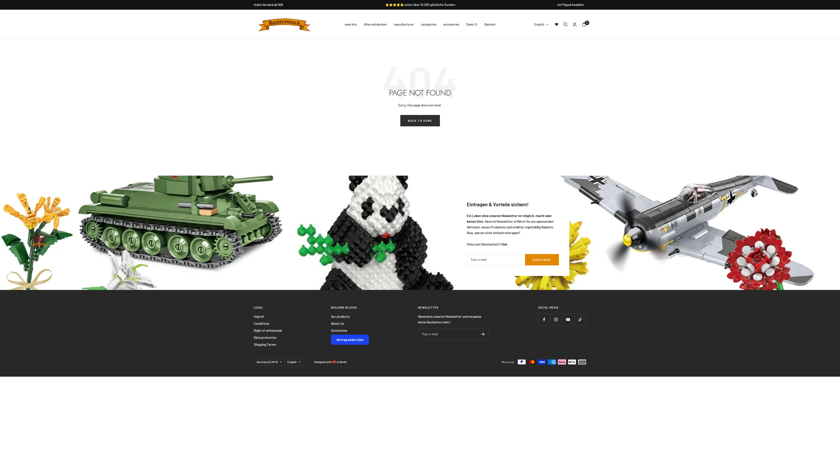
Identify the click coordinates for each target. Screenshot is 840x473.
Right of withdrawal (268, 330)
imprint (259, 316)
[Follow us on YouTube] (568, 320)
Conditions (261, 323)
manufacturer (404, 24)
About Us (337, 323)
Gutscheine (339, 330)
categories (428, 24)
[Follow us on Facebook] (544, 320)
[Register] (483, 334)
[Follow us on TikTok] (580, 320)
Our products (340, 316)
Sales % (472, 24)
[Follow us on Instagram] (556, 320)
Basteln (490, 24)
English (539, 24)
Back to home (420, 120)
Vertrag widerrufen (350, 340)
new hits (351, 24)
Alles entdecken (375, 24)
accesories (451, 24)
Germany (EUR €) (267, 362)
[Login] (575, 24)
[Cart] (584, 24)
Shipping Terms (265, 344)
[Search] (565, 24)
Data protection (265, 337)
